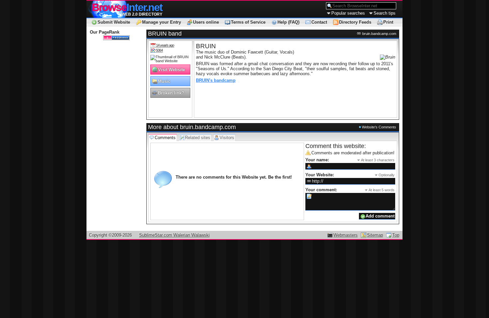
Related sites (197, 137)
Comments (165, 137)
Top (395, 235)
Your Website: (350, 174)
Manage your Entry (161, 22)
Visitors (227, 137)
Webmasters (345, 235)
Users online (206, 22)
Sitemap (375, 235)
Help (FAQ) (288, 22)
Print (388, 22)
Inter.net (127, 7)
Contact (319, 22)
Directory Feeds (355, 22)
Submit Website (113, 22)
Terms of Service (248, 22)
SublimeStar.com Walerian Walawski (174, 235)
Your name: (350, 159)
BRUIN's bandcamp (216, 80)
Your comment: (350, 189)
